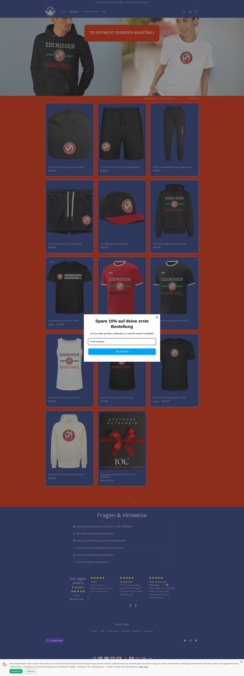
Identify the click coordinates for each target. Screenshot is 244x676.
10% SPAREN (122, 352)
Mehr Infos (143, 667)
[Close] (241, 661)
